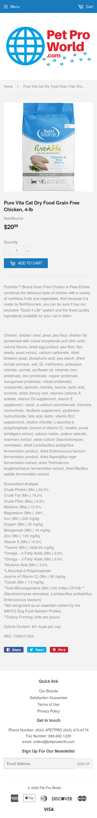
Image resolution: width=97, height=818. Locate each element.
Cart (89, 6)
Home (8, 86)
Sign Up (83, 763)
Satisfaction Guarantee (48, 697)
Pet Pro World (50, 787)
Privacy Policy (48, 711)
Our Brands (48, 690)
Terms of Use (48, 704)
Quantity (11, 242)
